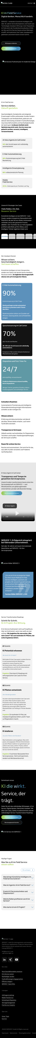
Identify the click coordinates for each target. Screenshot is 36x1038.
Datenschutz (13, 1033)
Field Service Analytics (8, 1005)
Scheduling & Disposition (9, 1000)
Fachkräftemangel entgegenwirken (12, 979)
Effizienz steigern (7, 981)
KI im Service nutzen (8, 974)
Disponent (12, 236)
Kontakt (30, 3)
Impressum (5, 1033)
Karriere (4, 1019)
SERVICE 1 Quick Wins (8, 984)
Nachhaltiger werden (8, 976)
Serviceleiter (20, 236)
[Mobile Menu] (34, 3)
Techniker (4, 236)
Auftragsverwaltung (8, 995)
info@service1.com (7, 951)
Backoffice (29, 236)
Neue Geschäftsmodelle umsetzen (12, 971)
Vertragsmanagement (8, 1002)
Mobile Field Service (7, 998)
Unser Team (5, 1016)
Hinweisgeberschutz (25, 1033)
